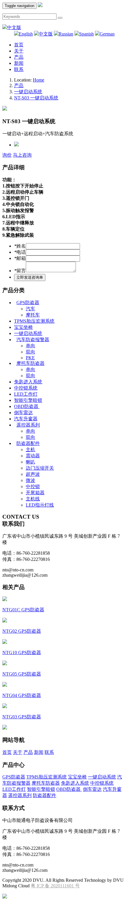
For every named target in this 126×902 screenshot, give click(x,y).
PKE (30, 357)
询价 (7, 155)
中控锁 (33, 486)
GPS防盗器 (27, 302)
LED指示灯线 (40, 504)
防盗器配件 (28, 443)
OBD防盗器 (27, 406)
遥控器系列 (28, 424)
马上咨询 (22, 155)
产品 (18, 57)
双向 (30, 351)
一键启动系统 (28, 91)
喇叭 (30, 461)
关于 (18, 50)
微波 (30, 480)
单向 (30, 345)
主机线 (33, 498)
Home (38, 79)
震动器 (33, 455)
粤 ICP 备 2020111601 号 (55, 885)
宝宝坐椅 (23, 327)
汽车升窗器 (26, 418)
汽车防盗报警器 (32, 339)
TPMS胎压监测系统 (34, 321)
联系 (18, 69)
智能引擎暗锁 (28, 400)
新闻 (18, 63)
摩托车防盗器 (30, 363)
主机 (30, 449)
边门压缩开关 (40, 468)
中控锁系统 (26, 387)
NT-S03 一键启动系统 (36, 97)
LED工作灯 (26, 394)
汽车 (30, 308)
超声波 (33, 474)
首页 (18, 44)
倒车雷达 (23, 412)
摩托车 (33, 314)
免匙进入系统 (28, 381)
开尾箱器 (35, 492)
